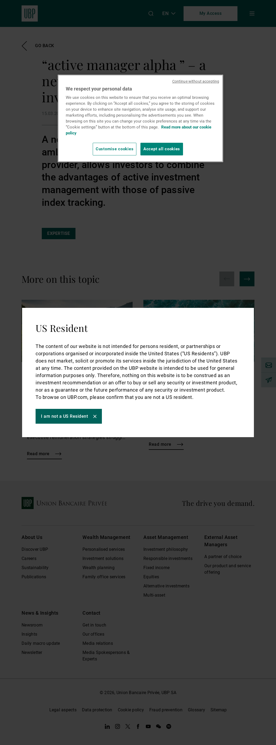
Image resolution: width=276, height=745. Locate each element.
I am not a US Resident (64, 416)
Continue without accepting (195, 81)
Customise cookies (114, 149)
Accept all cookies (161, 149)
